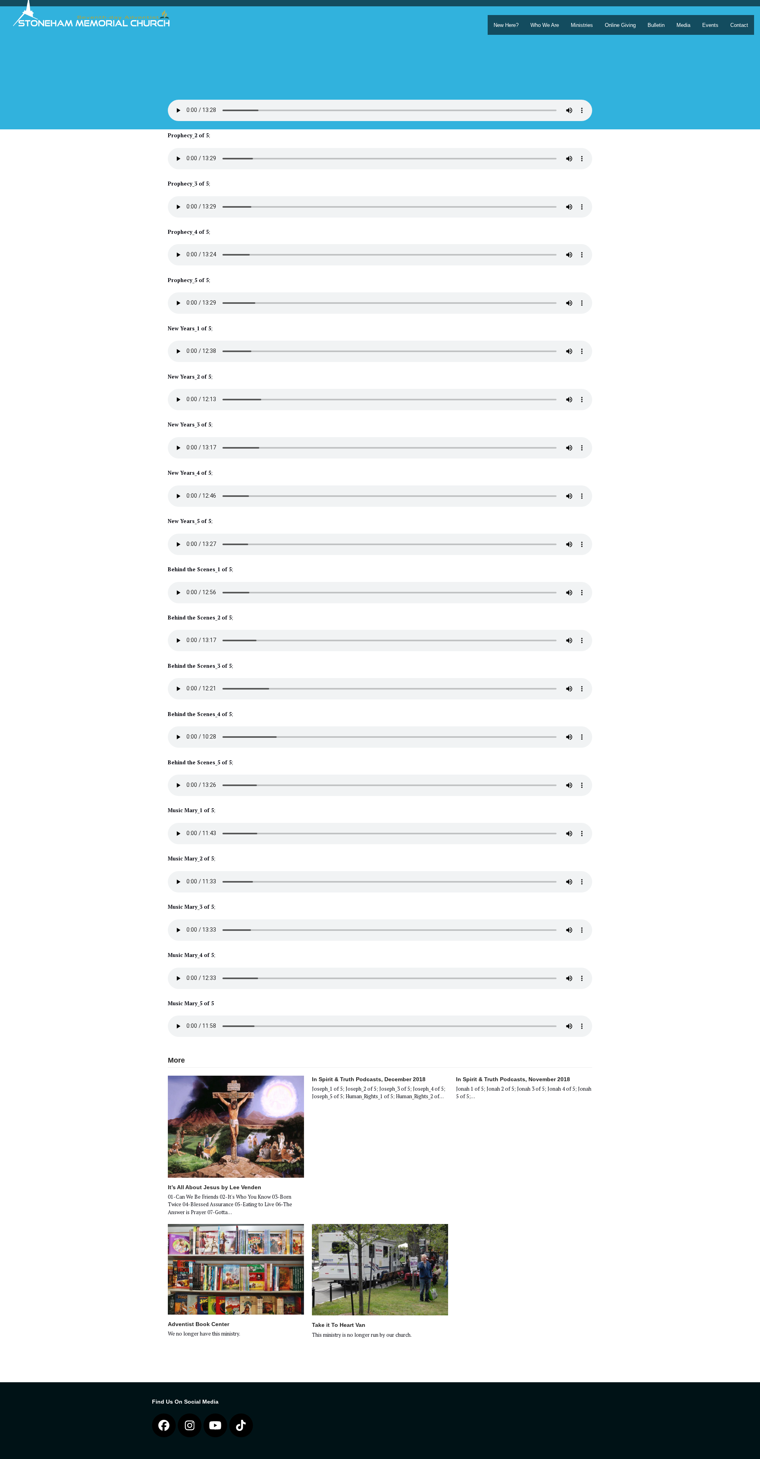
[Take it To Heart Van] (380, 1269)
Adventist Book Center (198, 1324)
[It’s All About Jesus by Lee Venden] (236, 1125)
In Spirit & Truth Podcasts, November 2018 (513, 1079)
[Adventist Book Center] (236, 1268)
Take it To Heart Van (338, 1325)
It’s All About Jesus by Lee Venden (214, 1187)
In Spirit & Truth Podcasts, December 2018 (369, 1079)
